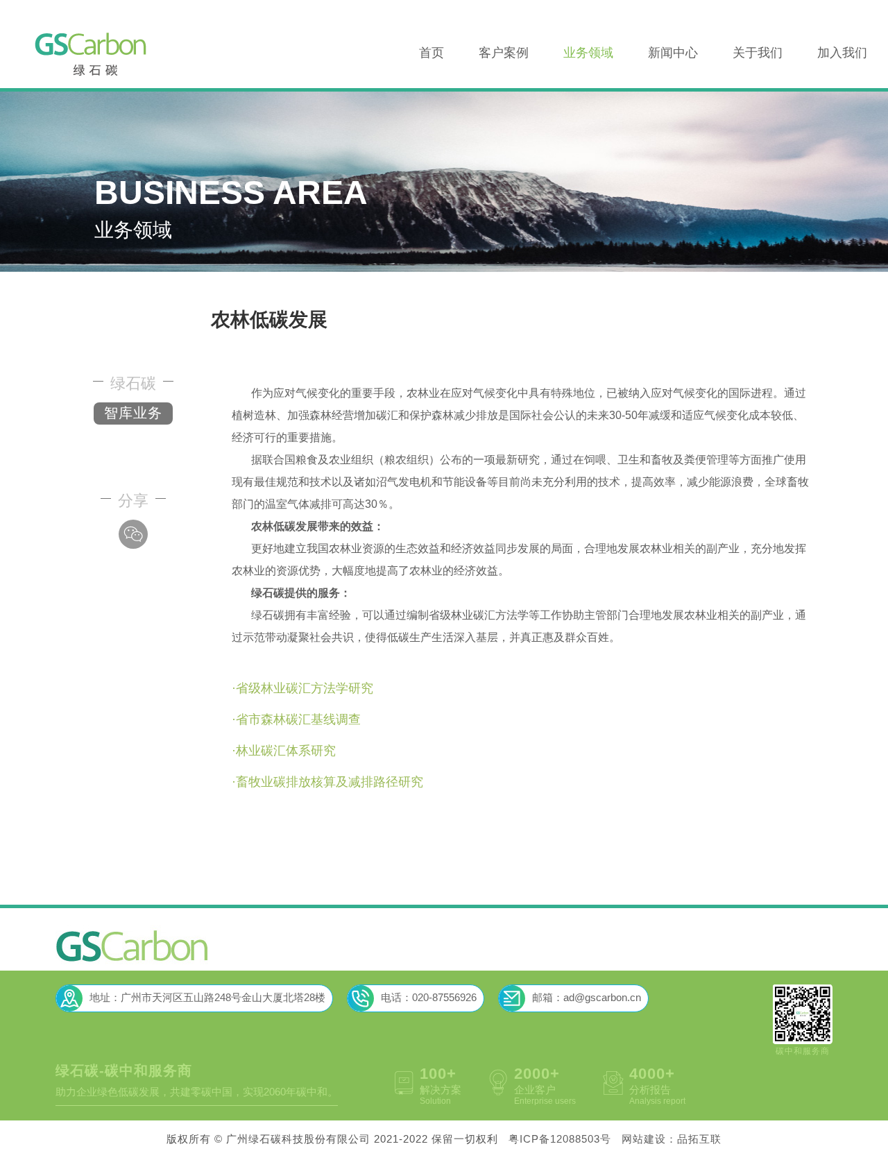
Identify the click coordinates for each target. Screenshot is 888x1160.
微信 (133, 534)
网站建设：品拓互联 (672, 1139)
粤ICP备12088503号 (560, 1139)
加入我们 (842, 53)
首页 (431, 53)
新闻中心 (673, 53)
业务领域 (588, 53)
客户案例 (504, 53)
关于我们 (758, 53)
